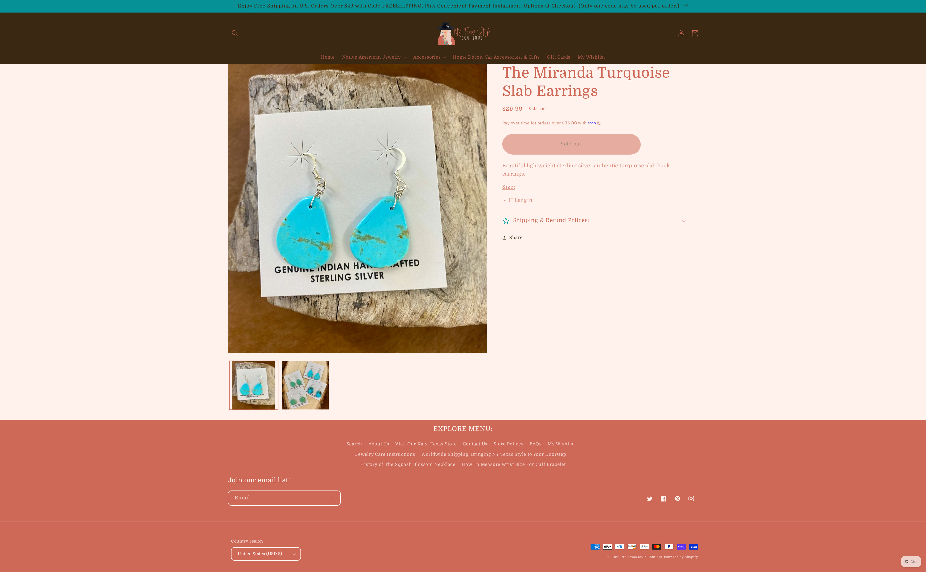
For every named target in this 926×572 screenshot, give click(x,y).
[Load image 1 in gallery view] (254, 385)
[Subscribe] (333, 498)
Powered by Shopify (681, 557)
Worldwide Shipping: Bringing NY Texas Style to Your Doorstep (493, 454)
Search (354, 444)
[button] (235, 33)
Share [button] (516, 237)
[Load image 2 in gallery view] (305, 385)
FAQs (536, 444)
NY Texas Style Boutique (642, 557)
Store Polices (509, 444)
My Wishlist (561, 444)
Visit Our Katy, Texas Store (426, 444)
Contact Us (475, 444)
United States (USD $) (260, 554)
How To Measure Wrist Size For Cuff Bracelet (514, 464)
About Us (378, 444)
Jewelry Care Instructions (385, 454)
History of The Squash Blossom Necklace (408, 464)
